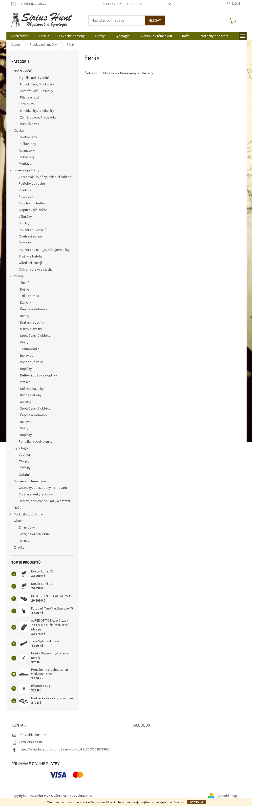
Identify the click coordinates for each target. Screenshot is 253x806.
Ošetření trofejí (30, 262)
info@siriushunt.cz (32, 734)
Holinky (24, 540)
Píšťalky (25, 468)
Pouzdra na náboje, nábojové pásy (44, 249)
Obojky (24, 461)
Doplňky (26, 368)
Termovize (27, 104)
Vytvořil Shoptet (230, 795)
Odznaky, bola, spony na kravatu (43, 487)
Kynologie (21, 448)
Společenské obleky (35, 335)
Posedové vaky (31, 362)
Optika (19, 130)
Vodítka (24, 454)
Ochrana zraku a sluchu (36, 269)
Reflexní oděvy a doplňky (38, 375)
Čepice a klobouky (33, 309)
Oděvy (19, 276)
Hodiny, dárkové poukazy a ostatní (44, 501)
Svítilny (24, 223)
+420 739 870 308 (31, 742)
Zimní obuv (27, 527)
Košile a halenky (32, 388)
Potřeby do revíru (32, 183)
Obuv (18, 520)
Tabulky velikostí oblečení (121, 4)
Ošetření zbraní (30, 236)
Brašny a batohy (30, 256)
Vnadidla (25, 190)
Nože (17, 507)
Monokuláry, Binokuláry (37, 84)
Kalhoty (25, 302)
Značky (19, 547)
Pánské (24, 282)
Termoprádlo (30, 349)
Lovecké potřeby (26, 170)
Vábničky (25, 216)
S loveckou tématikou (30, 481)
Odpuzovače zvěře (33, 210)
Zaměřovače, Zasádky (36, 91)
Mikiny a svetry (31, 329)
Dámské (25, 382)
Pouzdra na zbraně (32, 229)
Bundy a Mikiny (31, 395)
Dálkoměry (27, 157)
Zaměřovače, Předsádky (38, 117)
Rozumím (196, 802)
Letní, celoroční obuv (34, 534)
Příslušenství (29, 97)
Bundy (24, 316)
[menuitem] (20, 36)
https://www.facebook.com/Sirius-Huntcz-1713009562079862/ (64, 749)
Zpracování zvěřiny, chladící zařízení (45, 177)
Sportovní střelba (32, 203)
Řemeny (25, 243)
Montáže (25, 163)
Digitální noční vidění (34, 77)
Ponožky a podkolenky (35, 441)
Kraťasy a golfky (32, 322)
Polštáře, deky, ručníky (36, 494)
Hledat (155, 20)
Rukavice (26, 355)
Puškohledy (27, 143)
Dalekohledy (28, 137)
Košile (24, 289)
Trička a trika (29, 296)
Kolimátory (27, 150)
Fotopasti (26, 196)
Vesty (24, 342)
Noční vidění (23, 71)
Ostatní (24, 474)
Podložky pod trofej (28, 514)
